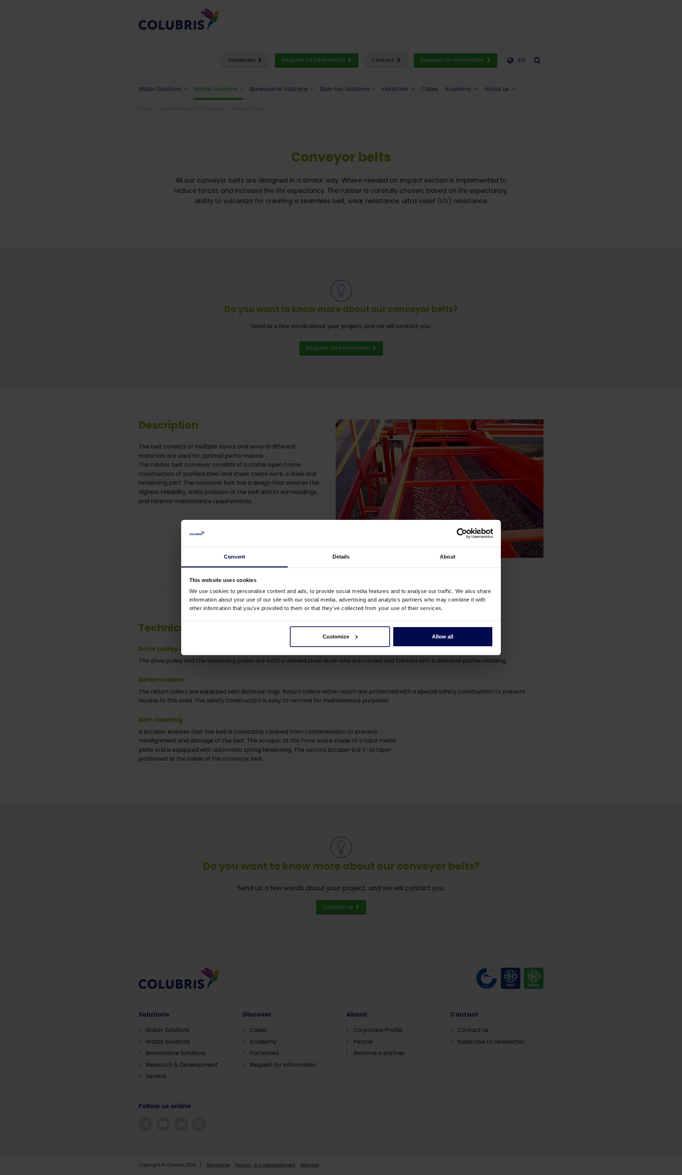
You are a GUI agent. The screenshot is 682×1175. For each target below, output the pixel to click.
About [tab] (447, 557)
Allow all (442, 636)
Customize (336, 636)
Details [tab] (341, 557)
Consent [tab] (234, 557)
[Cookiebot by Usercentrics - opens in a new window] (462, 533)
